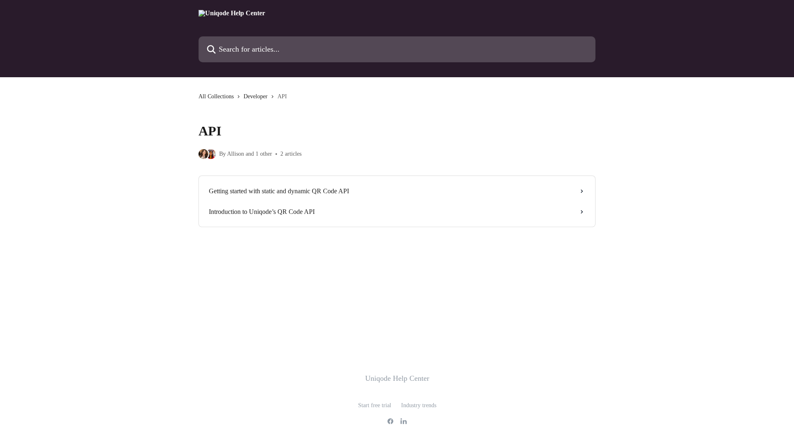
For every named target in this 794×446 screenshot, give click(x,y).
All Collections (216, 96)
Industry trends (418, 405)
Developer (256, 96)
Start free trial (374, 405)
